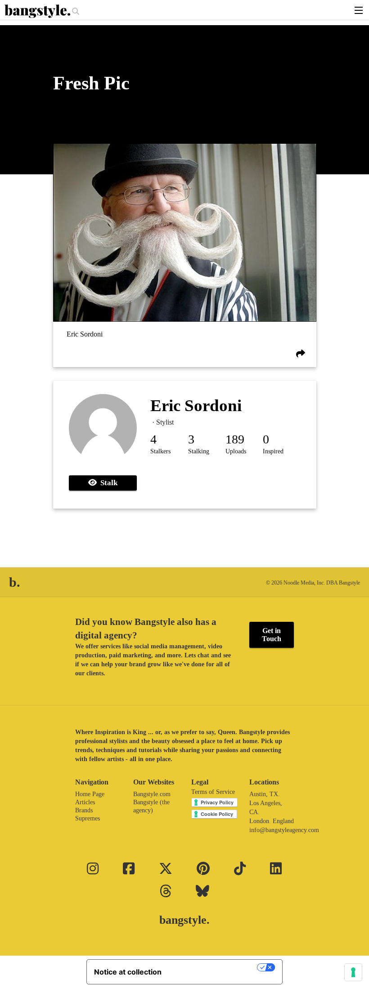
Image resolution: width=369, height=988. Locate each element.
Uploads (235, 451)
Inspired (273, 451)
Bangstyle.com (152, 794)
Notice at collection (128, 971)
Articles (85, 802)
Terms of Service (213, 792)
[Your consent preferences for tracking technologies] (353, 972)
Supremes (87, 818)
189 (234, 439)
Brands (84, 810)
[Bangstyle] (38, 11)
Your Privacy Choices (213, 967)
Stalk (107, 482)
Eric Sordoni (85, 334)
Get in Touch (271, 634)
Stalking (198, 451)
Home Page (89, 794)
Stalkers (160, 451)
